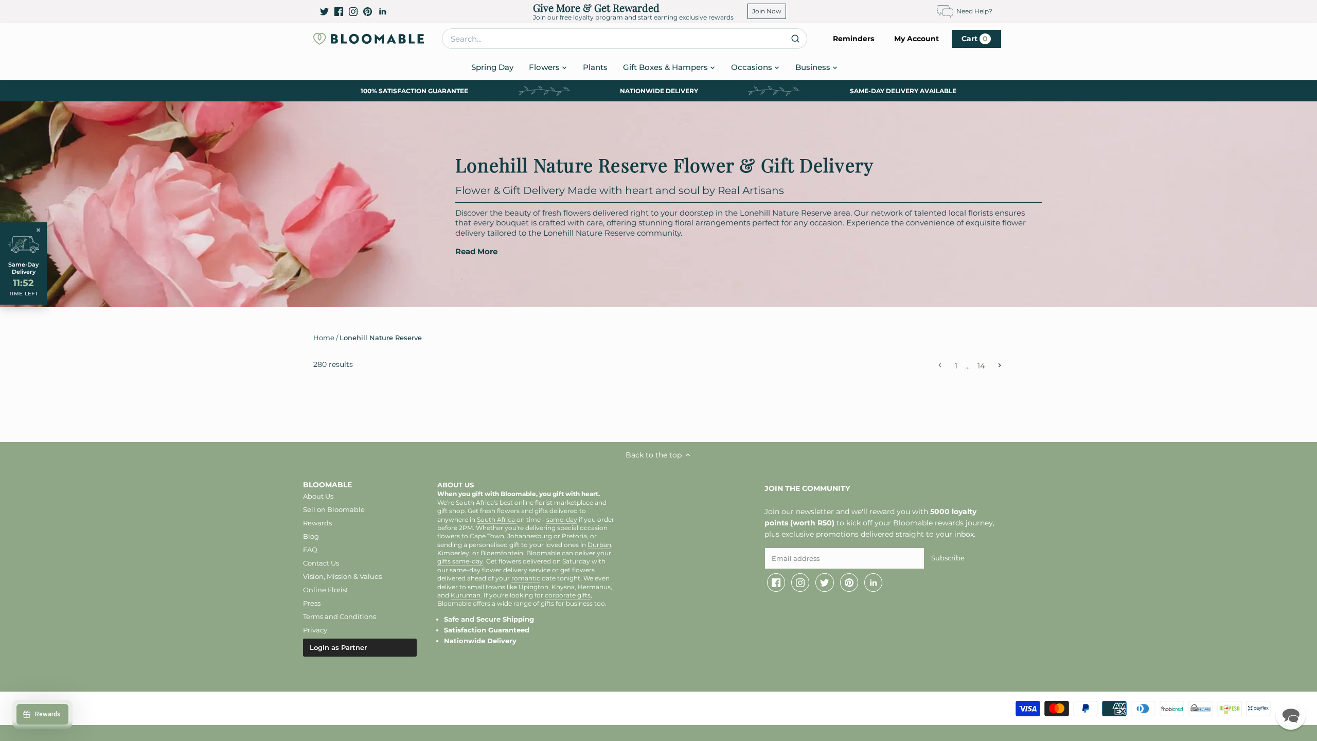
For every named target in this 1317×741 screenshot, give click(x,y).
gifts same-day (460, 561)
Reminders (853, 38)
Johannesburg (529, 536)
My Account (916, 38)
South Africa (497, 519)
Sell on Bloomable (334, 509)
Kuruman (465, 595)
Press (312, 603)
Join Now (766, 11)
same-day (561, 519)
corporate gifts (568, 595)
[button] (1291, 715)
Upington (533, 587)
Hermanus (594, 587)
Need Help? (974, 11)
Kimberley (453, 553)
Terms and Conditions (339, 616)
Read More (476, 251)
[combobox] (624, 38)
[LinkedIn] (382, 11)
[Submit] (795, 38)
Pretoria (574, 536)
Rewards (317, 523)
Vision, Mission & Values (342, 576)
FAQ (310, 549)
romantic (525, 578)
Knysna (563, 587)
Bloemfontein (501, 553)
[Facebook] (338, 11)
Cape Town (487, 536)
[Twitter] (324, 11)
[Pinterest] (367, 11)
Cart (975, 38)
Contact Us (321, 563)
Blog (311, 536)
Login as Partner (338, 647)
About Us (318, 496)
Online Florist (325, 590)
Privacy (315, 630)
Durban (599, 545)
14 (981, 365)
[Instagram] (353, 11)
